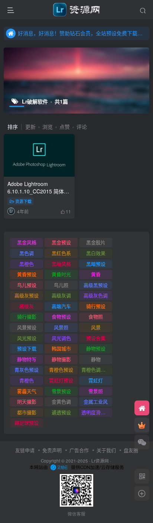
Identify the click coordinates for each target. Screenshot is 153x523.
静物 (96, 359)
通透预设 (61, 412)
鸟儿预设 (26, 284)
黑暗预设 (95, 263)
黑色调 (26, 252)
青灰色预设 (26, 369)
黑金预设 (61, 242)
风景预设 (26, 327)
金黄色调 (61, 401)
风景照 (61, 327)
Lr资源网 (100, 461)
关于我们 (106, 450)
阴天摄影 (26, 401)
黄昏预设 (26, 274)
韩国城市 (61, 348)
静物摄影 (61, 359)
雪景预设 (61, 391)
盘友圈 (131, 450)
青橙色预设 (61, 369)
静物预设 (95, 348)
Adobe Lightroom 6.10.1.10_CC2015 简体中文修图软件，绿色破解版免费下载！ (38, 194)
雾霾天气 (26, 391)
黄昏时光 (61, 274)
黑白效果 (95, 252)
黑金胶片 (95, 242)
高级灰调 (61, 295)
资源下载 (23, 201)
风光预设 (26, 337)
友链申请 (25, 450)
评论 (81, 126)
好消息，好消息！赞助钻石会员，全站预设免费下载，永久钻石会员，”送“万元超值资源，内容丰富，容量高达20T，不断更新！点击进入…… (82, 33)
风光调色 (61, 337)
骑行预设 (95, 306)
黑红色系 (61, 252)
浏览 (47, 126)
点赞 (64, 126)
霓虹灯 (95, 380)
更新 (30, 126)
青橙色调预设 (95, 369)
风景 (96, 327)
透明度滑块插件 (96, 412)
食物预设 (61, 316)
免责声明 (52, 450)
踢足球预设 (26, 422)
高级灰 (26, 306)
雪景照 (95, 391)
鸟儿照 (61, 284)
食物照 (95, 316)
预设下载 (26, 348)
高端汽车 (61, 306)
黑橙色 (26, 263)
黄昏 (96, 274)
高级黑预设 (96, 284)
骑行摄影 (26, 316)
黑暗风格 (61, 263)
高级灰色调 (96, 295)
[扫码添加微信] (141, 442)
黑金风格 (26, 242)
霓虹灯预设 (61, 380)
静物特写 (26, 359)
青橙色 (26, 380)
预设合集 (95, 337)
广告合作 (79, 450)
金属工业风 (96, 401)
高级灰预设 (26, 295)
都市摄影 (26, 412)
